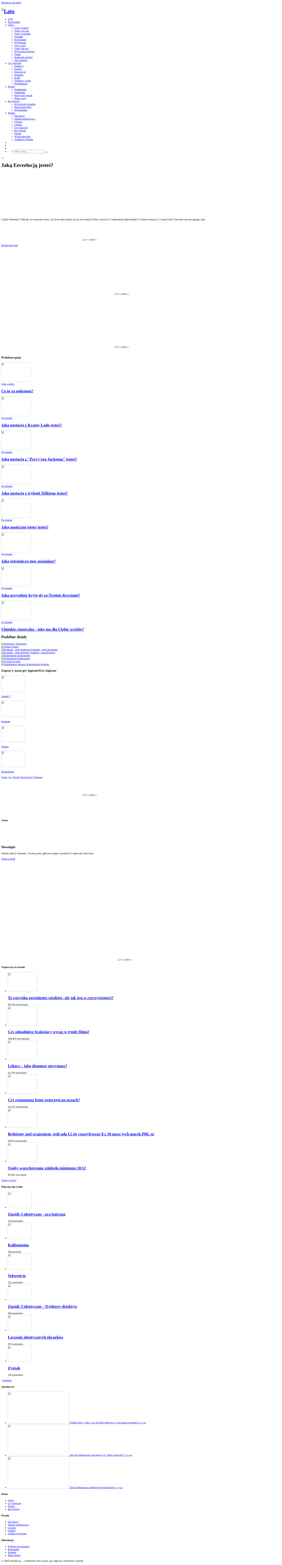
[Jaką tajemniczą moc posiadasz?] (16, 551)
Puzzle (11, 86)
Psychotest (6, 418)
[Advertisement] (141, 231)
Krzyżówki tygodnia (25, 104)
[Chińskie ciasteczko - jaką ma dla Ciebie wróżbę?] (16, 619)
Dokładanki (20, 89)
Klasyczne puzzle (23, 95)
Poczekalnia (14, 22)
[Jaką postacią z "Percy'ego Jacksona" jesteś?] (16, 449)
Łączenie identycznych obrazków (35, 1337)
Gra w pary (20, 45)
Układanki (19, 92)
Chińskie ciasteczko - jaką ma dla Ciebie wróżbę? (42, 629)
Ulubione (7, 1380)
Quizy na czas (21, 30)
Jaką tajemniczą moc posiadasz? (28, 561)
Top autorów (21, 60)
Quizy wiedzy (21, 28)
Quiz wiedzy (8, 384)
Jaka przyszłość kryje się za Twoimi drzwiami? (40, 595)
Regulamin (13, 1549)
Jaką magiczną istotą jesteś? (24, 527)
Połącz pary (20, 98)
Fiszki (17, 54)
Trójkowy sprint (22, 80)
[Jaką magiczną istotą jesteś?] (16, 517)
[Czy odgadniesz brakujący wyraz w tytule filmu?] (22, 1024)
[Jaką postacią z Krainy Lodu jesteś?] (16, 415)
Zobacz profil (8, 859)
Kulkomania (18, 1245)
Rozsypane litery (23, 107)
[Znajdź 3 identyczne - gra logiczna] (19, 1207)
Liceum (18, 121)
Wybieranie (20, 42)
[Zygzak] (19, 1361)
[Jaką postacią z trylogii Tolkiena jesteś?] (16, 483)
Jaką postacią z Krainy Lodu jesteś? (31, 425)
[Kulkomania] (19, 1238)
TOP (10, 19)
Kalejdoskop (20, 83)
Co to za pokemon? (17, 391)
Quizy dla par (21, 48)
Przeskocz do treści (11, 2)
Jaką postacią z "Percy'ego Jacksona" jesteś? (39, 459)
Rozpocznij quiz (9, 245)
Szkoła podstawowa (24, 119)
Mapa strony (14, 1555)
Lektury (18, 124)
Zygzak (14, 1368)
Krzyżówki (13, 101)
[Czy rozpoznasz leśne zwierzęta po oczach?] (22, 1093)
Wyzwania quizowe (24, 51)
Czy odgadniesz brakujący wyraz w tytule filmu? (48, 1032)
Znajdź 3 (19, 66)
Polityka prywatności (19, 1546)
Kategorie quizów (23, 57)
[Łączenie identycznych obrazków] (19, 1330)
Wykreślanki (20, 110)
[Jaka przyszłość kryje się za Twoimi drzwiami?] (16, 585)
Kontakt (12, 1552)
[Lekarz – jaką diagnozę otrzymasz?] (22, 1059)
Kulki (17, 77)
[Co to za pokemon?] (16, 381)
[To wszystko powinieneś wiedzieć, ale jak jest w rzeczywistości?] (22, 991)
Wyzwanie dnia (22, 136)
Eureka (18, 69)
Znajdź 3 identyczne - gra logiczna (36, 1214)
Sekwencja (20, 72)
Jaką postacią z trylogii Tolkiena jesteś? (34, 493)
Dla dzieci (19, 116)
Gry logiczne (14, 63)
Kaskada (18, 74)
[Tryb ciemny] (2, 158)
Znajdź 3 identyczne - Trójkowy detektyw (42, 1306)
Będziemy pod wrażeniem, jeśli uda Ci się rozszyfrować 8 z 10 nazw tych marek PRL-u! (81, 1134)
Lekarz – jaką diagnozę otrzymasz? (37, 1066)
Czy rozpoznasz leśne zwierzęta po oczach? (44, 1100)
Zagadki (18, 36)
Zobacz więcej (8, 1180)
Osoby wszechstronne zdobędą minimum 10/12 (47, 1168)
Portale (11, 113)
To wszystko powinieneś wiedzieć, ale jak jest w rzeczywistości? (60, 998)
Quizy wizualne (22, 33)
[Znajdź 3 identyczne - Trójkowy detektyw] (19, 1299)
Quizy (11, 25)
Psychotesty (20, 39)
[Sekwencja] (19, 1268)
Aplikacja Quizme (23, 139)
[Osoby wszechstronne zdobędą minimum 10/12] (22, 1161)
